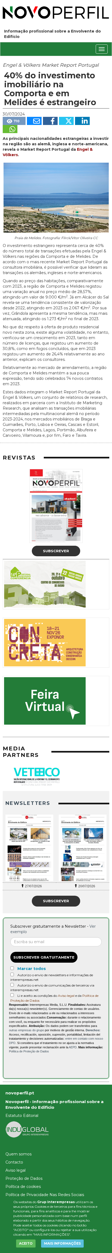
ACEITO (26, 1243)
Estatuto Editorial (21, 1115)
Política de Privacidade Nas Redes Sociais (44, 1194)
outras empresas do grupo (26, 1030)
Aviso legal (66, 996)
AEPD (73, 1047)
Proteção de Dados (23, 1178)
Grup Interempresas (56, 1202)
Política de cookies (23, 1186)
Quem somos (18, 1154)
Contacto (14, 1162)
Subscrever (56, 551)
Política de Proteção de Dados (29, 1051)
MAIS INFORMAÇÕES (62, 1243)
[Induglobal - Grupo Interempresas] (27, 1129)
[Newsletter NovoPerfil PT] (29, 848)
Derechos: (93, 1030)
